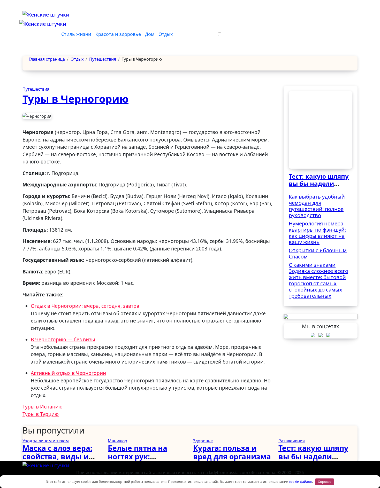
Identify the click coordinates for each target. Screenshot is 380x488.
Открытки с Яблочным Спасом (318, 253)
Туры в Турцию (40, 414)
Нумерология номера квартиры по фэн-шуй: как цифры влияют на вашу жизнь (317, 233)
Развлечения (291, 441)
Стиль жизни (76, 34)
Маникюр (117, 441)
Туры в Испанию (42, 406)
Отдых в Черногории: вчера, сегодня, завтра (85, 306)
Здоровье (203, 441)
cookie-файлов (300, 481)
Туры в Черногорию (75, 99)
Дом (149, 34)
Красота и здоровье (118, 34)
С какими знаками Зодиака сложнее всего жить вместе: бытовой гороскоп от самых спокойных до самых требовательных (318, 280)
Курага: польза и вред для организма (232, 452)
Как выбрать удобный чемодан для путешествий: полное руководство (317, 206)
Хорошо (324, 481)
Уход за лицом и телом (45, 441)
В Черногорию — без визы (63, 339)
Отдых (165, 34)
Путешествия (35, 89)
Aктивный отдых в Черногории (68, 373)
